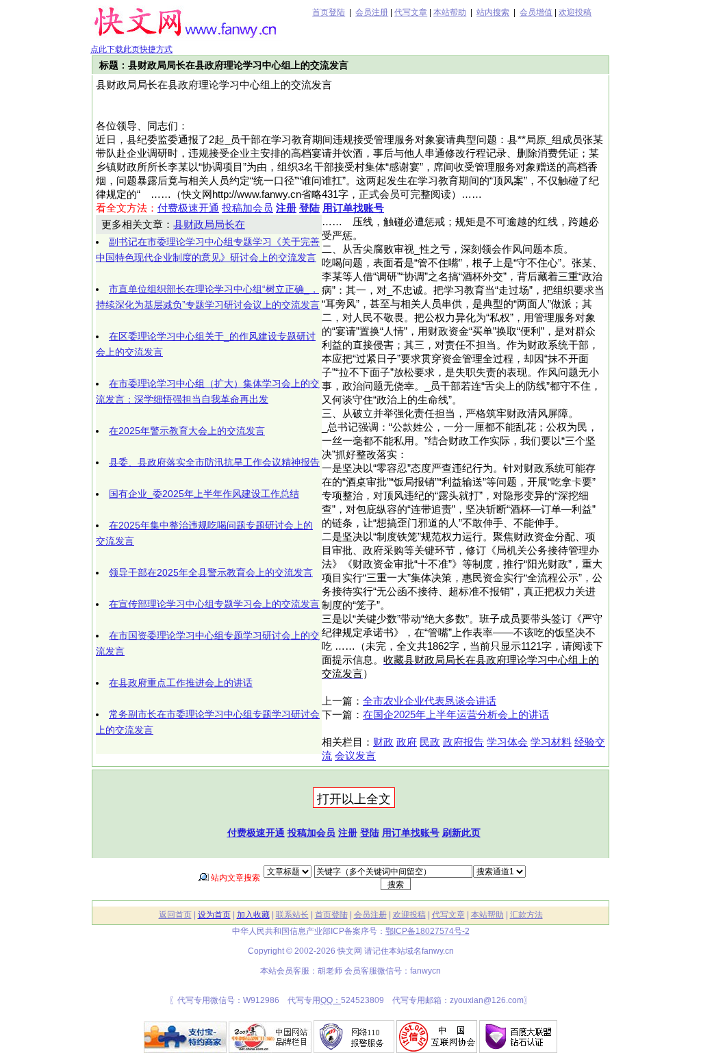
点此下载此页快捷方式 (131, 49)
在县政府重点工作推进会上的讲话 (181, 682)
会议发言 (355, 755)
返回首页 (175, 915)
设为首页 (214, 915)
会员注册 (371, 12)
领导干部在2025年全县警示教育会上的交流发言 (211, 572)
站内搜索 (492, 12)
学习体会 (507, 742)
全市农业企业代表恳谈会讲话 (429, 701)
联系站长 (292, 915)
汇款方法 (526, 915)
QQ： (330, 1000)
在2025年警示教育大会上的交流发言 (187, 430)
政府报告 (463, 742)
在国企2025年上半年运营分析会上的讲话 (456, 714)
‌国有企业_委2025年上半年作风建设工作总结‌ (204, 493)
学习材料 (551, 742)
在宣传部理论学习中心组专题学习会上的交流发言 (214, 603)
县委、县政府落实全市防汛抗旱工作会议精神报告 (214, 462)
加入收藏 (253, 915)
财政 (383, 742)
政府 (406, 742)
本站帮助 (449, 12)
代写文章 (410, 12)
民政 (430, 742)
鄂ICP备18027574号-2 (427, 931)
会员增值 (536, 12)
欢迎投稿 (575, 12)
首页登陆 (328, 12)
